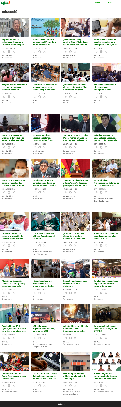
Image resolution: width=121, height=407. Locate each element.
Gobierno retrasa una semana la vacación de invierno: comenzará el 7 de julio (13, 236)
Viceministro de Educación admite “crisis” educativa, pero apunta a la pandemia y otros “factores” (75, 183)
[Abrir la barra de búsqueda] (118, 3)
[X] (14, 51)
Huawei (107, 392)
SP (112, 392)
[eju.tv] (6, 3)
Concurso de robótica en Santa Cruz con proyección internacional (14, 376)
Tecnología (8, 389)
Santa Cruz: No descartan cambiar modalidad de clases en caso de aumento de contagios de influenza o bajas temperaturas (14, 183)
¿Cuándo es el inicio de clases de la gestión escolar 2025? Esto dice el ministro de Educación (75, 236)
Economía (69, 389)
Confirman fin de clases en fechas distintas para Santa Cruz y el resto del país (45, 87)
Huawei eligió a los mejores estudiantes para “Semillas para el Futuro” (106, 376)
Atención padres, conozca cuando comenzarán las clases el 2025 (106, 236)
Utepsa (76, 344)
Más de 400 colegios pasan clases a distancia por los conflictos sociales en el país (106, 138)
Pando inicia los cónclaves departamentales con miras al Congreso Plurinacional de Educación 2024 (106, 283)
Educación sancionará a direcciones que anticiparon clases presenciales (105, 87)
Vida (6, 55)
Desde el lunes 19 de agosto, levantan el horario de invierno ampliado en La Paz (14, 328)
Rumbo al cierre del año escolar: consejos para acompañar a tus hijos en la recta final (105, 42)
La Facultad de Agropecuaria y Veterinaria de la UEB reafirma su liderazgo (106, 183)
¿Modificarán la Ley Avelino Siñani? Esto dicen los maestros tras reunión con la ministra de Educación (75, 42)
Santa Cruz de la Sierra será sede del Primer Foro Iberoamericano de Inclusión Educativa (44, 42)
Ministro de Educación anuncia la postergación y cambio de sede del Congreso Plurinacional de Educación (14, 283)
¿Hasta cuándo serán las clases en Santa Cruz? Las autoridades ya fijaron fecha (75, 87)
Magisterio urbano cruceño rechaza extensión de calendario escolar (14, 87)
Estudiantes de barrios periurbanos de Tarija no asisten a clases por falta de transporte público (44, 183)
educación (8, 58)
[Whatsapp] (4, 51)
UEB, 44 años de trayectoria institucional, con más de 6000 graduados (44, 328)
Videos (10, 55)
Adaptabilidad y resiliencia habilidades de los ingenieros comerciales (75, 328)
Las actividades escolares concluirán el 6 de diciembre (75, 283)
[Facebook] (9, 51)
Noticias (98, 3)
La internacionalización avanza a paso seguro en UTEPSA (105, 328)
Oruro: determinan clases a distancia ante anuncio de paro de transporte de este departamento (45, 376)
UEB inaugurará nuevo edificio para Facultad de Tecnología (74, 376)
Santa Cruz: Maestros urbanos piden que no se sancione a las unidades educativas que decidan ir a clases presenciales (14, 138)
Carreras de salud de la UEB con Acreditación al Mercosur (44, 236)
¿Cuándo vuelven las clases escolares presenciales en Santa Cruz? (43, 283)
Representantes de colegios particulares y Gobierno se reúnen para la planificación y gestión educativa (14, 42)
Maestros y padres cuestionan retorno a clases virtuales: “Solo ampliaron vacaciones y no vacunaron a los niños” (45, 138)
